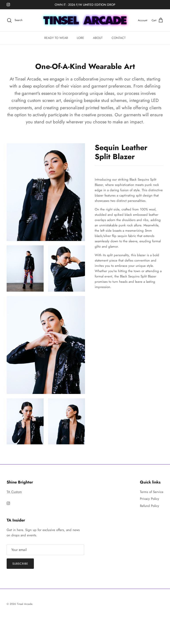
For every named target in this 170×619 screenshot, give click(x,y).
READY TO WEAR (56, 38)
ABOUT (98, 38)
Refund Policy (149, 505)
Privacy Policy (149, 498)
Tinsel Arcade (24, 604)
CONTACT (119, 38)
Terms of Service (151, 491)
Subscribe (20, 564)
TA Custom (14, 491)
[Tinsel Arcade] (85, 20)
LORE (80, 38)
